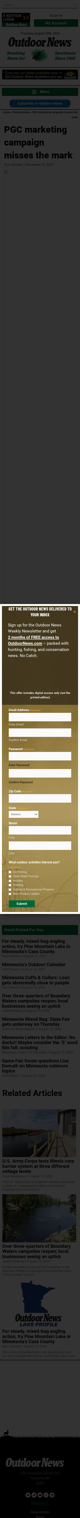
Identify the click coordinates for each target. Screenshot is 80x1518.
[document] (40, 759)
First (12, 837)
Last (11, 853)
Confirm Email (18, 740)
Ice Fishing (20, 872)
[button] (74, 611)
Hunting (18, 885)
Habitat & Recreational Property (33, 889)
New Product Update (26, 893)
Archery (18, 880)
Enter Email (16, 724)
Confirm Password (21, 782)
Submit (22, 904)
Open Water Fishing (25, 876)
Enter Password (19, 765)
